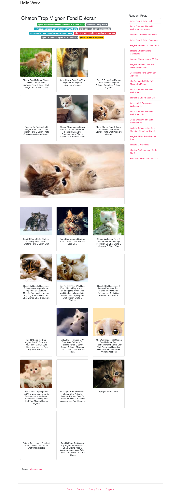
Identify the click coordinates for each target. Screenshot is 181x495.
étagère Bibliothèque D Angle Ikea (143, 138)
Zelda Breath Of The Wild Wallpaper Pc (141, 121)
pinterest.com (36, 469)
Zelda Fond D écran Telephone (144, 40)
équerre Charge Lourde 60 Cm (144, 59)
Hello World (30, 2)
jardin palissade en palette (91, 37)
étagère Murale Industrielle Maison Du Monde (142, 66)
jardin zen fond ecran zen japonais (94, 29)
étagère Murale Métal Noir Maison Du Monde (142, 82)
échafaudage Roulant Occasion (144, 158)
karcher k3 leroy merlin (97, 24)
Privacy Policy (95, 489)
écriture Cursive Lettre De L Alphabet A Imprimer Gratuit (142, 129)
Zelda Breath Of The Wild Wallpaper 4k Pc (141, 113)
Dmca (69, 489)
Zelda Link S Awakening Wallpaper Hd (141, 104)
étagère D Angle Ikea (139, 144)
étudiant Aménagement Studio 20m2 (143, 151)
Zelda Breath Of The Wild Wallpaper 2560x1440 (141, 28)
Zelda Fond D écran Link (141, 20)
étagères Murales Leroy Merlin (144, 34)
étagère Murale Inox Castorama (144, 45)
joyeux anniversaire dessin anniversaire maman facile (61, 24)
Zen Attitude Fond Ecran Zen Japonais (143, 74)
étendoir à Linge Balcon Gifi (142, 97)
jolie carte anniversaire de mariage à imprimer (95, 33)
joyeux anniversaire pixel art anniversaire (60, 37)
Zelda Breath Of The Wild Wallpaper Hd (141, 91)
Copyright (110, 489)
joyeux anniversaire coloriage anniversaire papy (51, 33)
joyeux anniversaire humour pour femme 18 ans (56, 29)
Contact (80, 489)
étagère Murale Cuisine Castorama (140, 52)
